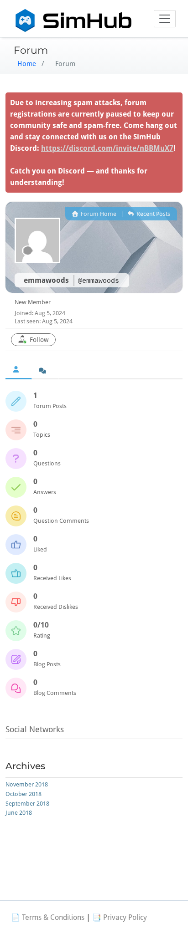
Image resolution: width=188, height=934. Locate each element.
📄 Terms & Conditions (47, 917)
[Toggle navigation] (165, 18)
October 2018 (23, 794)
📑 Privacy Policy (119, 917)
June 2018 (18, 812)
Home (26, 64)
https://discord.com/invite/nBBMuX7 (107, 148)
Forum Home (97, 213)
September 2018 (27, 803)
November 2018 (26, 784)
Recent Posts (152, 213)
